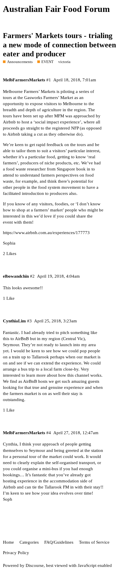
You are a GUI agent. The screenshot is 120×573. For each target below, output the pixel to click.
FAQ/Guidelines (58, 542)
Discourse (35, 565)
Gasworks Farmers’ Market (48, 97)
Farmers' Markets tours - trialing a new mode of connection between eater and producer (59, 44)
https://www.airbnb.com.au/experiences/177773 (46, 232)
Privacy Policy (16, 552)
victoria (64, 62)
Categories (29, 542)
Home (8, 542)
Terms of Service (94, 542)
